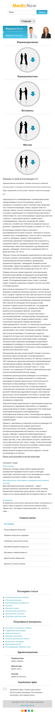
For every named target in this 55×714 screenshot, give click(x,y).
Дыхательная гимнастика (14, 558)
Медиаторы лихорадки (14, 642)
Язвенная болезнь (12, 633)
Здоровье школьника (13, 636)
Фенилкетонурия (12, 608)
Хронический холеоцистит (16, 611)
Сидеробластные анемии (15, 631)
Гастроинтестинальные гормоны (18, 628)
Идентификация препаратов (16, 603)
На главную (9, 524)
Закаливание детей (13, 644)
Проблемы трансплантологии (16, 541)
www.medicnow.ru (27, 705)
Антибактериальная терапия (17, 597)
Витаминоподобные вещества (16, 547)
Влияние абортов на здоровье (16, 535)
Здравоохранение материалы (13, 183)
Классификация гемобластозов (17, 647)
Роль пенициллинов (13, 600)
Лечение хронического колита (17, 639)
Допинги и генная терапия (14, 564)
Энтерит (8, 606)
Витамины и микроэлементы (15, 553)
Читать (27, 116)
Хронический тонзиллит (15, 614)
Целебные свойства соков (15, 616)
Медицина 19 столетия (17, 28)
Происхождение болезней (14, 530)
